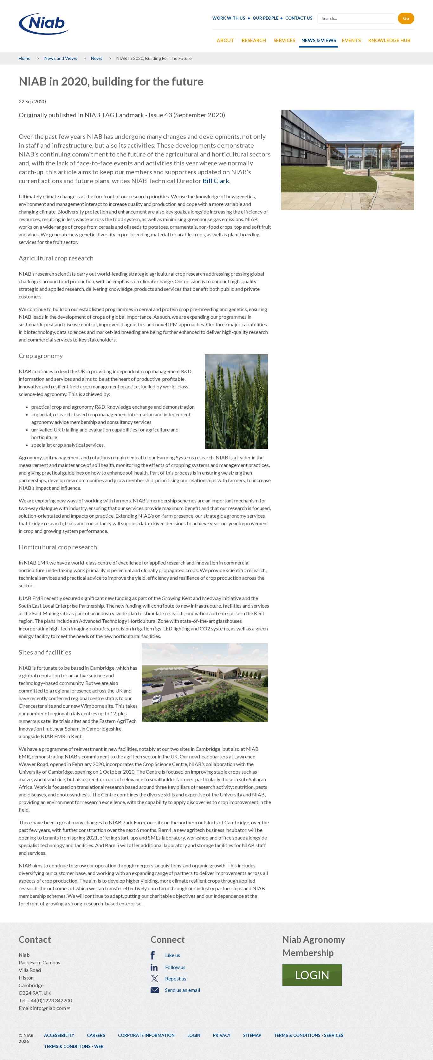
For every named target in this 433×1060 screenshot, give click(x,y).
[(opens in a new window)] (348, 975)
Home (24, 58)
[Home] (44, 32)
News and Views (60, 58)
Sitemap (252, 1035)
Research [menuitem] (254, 40)
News (96, 58)
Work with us (228, 18)
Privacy (221, 1035)
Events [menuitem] (351, 40)
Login (193, 1035)
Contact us (299, 18)
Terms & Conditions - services (308, 1035)
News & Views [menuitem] (318, 40)
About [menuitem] (225, 40)
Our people (265, 18)
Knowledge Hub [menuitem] (389, 40)
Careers (96, 1035)
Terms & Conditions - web (74, 1046)
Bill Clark (216, 180)
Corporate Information (146, 1035)
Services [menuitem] (284, 40)
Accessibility (59, 1035)
